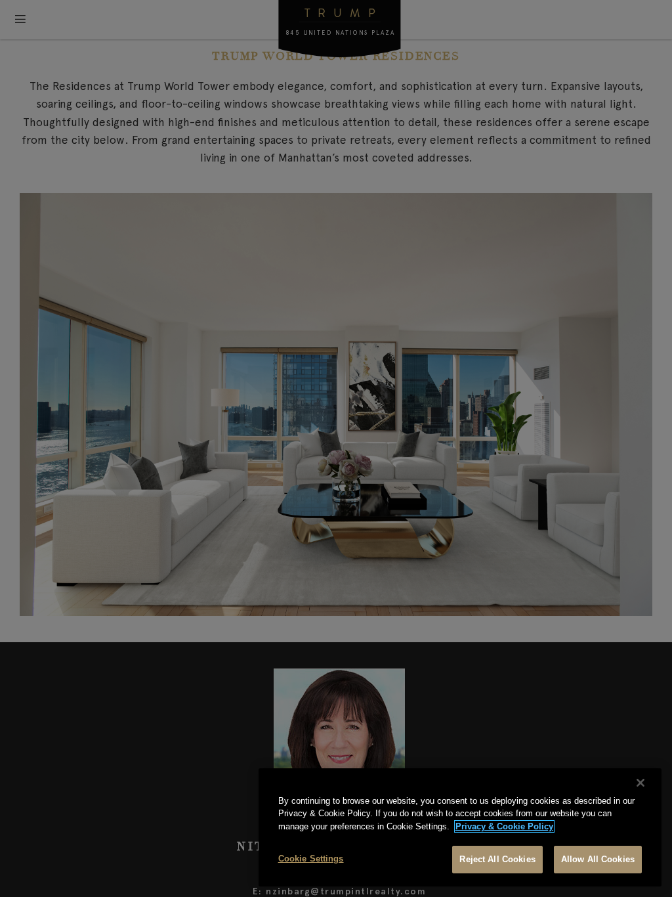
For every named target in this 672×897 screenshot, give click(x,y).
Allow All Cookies (598, 859)
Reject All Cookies (497, 859)
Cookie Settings (311, 859)
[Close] (640, 782)
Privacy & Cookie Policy (504, 826)
